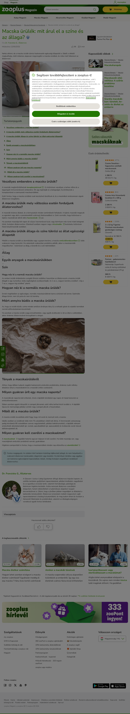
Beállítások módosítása (66, 106)
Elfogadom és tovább (66, 114)
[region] (65, 99)
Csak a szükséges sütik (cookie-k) (66, 121)
